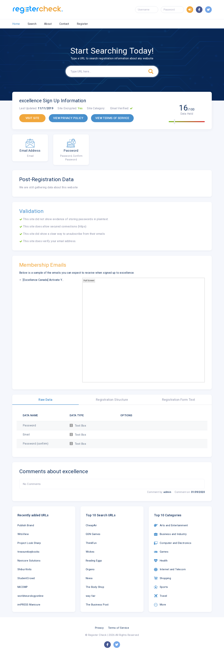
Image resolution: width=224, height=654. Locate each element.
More (163, 604)
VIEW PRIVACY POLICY (68, 118)
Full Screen (89, 280)
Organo (90, 569)
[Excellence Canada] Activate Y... (43, 280)
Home (16, 23)
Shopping (165, 578)
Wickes (90, 551)
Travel (163, 595)
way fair (90, 595)
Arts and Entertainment (174, 525)
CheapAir (91, 525)
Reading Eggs (94, 560)
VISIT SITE (32, 118)
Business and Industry (173, 534)
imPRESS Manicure (29, 604)
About (48, 23)
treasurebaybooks (28, 551)
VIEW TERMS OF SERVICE (112, 118)
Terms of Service (118, 627)
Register (82, 23)
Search (32, 23)
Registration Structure (112, 399)
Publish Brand (26, 525)
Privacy (99, 627)
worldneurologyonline (30, 595)
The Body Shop (95, 587)
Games (164, 551)
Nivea (89, 578)
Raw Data (45, 399)
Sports (164, 587)
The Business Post (97, 604)
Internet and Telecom (173, 569)
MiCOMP (23, 587)
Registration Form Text (178, 399)
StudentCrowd (26, 578)
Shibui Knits (25, 569)
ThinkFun (91, 543)
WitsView (23, 534)
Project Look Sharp (29, 543)
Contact (64, 23)
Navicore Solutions (29, 560)
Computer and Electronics (175, 543)
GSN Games (93, 534)
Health (163, 560)
